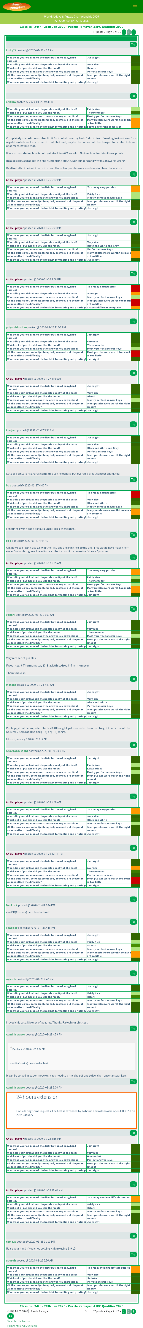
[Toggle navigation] (135, 6)
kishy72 (11, 50)
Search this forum (18, 1321)
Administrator (15, 1034)
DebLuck (12, 905)
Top (133, 44)
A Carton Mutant (17, 751)
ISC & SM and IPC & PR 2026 (71, 21)
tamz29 (11, 1241)
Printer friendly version (22, 1326)
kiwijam (11, 430)
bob (8, 485)
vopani (10, 614)
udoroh (11, 1260)
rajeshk (11, 979)
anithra (11, 102)
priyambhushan (16, 327)
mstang (11, 685)
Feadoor (11, 928)
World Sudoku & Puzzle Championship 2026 (71, 16)
